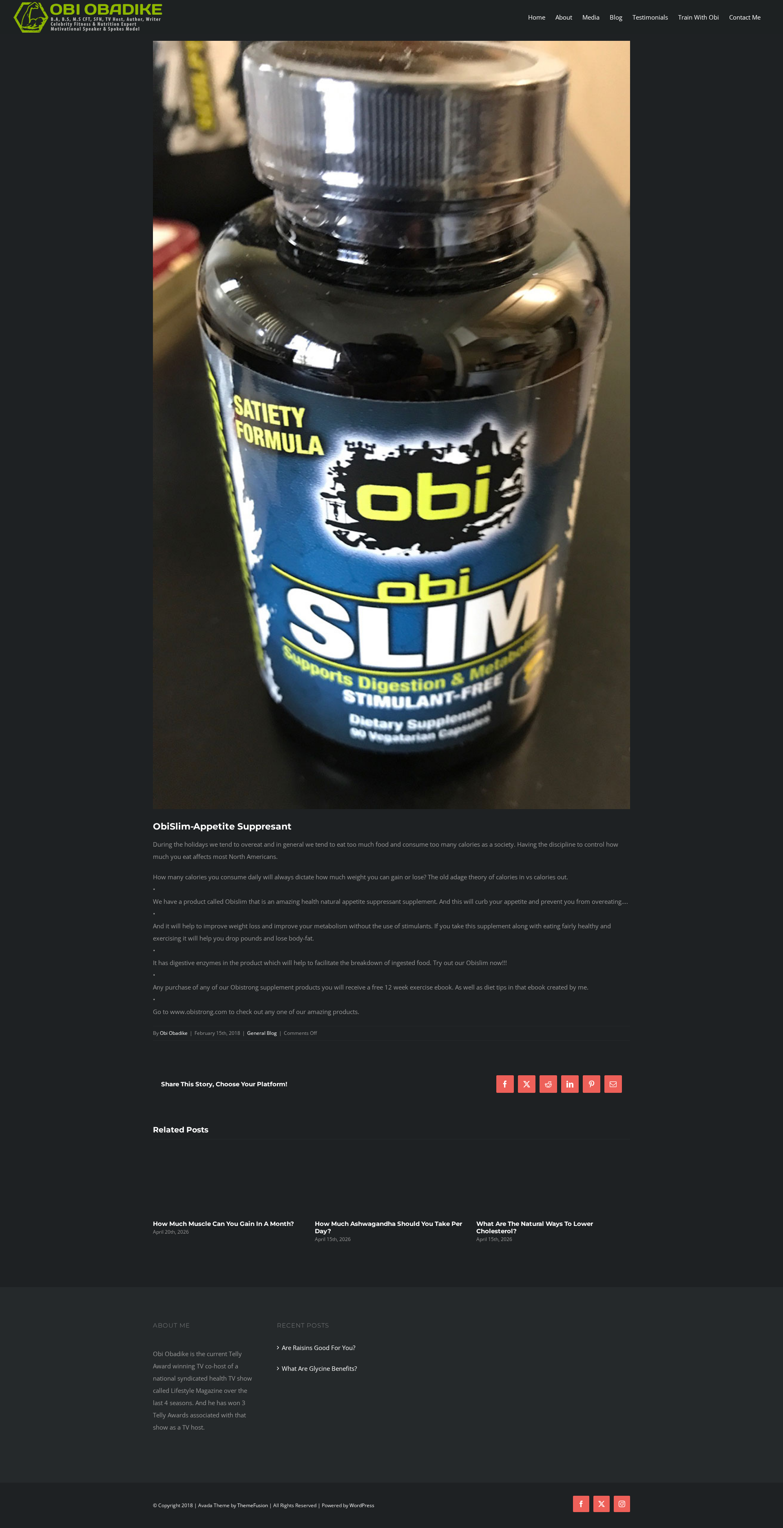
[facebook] (581, 1504)
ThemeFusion (252, 1505)
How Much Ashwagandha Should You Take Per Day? (226, 1227)
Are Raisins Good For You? (318, 1347)
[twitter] (601, 1504)
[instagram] (622, 1504)
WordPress (361, 1505)
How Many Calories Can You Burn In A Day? (544, 1224)
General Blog (262, 1033)
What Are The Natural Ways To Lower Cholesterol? (373, 1227)
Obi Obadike (174, 1033)
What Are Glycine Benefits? (319, 1368)
